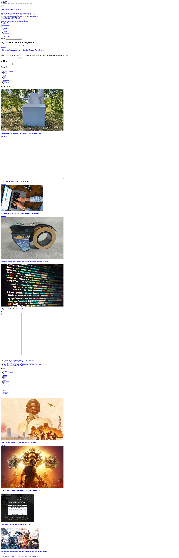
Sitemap (5, 393)
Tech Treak (11, 556)
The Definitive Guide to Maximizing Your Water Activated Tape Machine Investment (19, 16)
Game (4, 76)
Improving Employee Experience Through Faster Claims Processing (16, 13)
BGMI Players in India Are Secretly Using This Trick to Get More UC (20, 490)
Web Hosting (6, 36)
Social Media (6, 33)
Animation (5, 28)
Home (4, 390)
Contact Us (5, 392)
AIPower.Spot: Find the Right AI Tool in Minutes (11, 9)
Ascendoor (24, 556)
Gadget (5, 31)
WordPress (35, 556)
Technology (6, 35)
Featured (5, 73)
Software (5, 81)
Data (4, 29)
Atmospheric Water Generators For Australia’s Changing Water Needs (16, 5)
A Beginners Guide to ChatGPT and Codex (10, 18)
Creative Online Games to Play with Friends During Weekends (14, 21)
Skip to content (4, 1)
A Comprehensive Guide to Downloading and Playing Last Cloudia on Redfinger (24, 551)
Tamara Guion (4, 263)
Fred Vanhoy (3, 216)
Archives (3, 64)
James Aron (3, 184)
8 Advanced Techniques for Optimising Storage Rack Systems (23, 50)
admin (2, 53)
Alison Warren (4, 136)
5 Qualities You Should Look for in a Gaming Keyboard (17, 524)
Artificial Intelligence (8, 71)
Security (5, 77)
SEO (4, 32)
